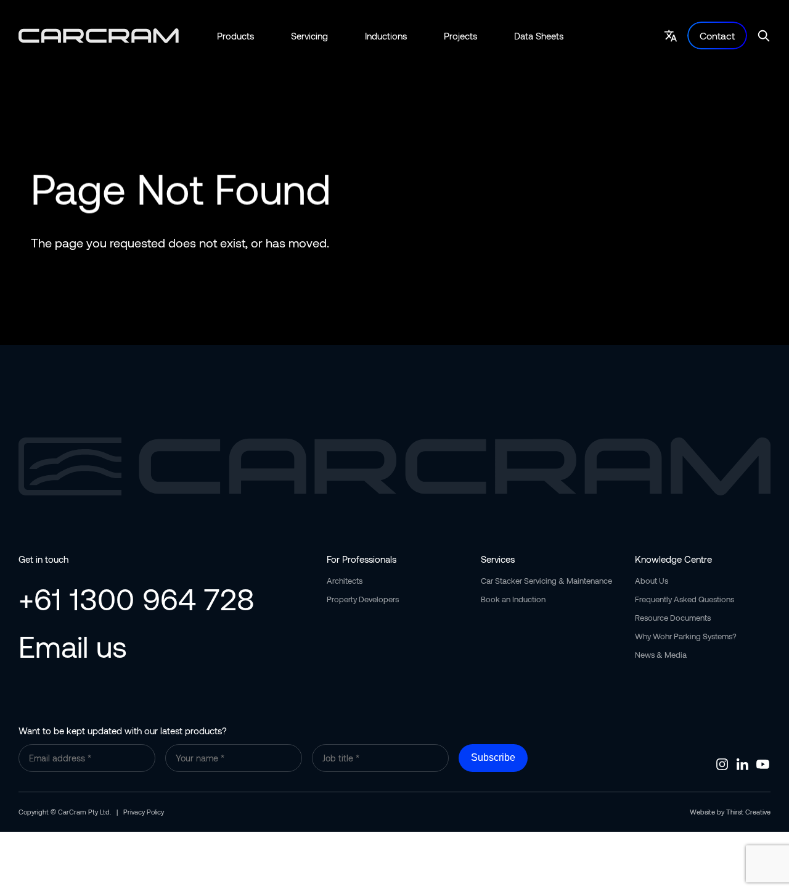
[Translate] (670, 36)
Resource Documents (673, 618)
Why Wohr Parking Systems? (686, 636)
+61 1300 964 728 (136, 598)
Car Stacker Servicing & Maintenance (546, 581)
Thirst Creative (748, 812)
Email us (72, 646)
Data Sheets (538, 35)
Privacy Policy (143, 812)
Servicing (309, 35)
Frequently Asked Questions (684, 599)
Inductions (386, 35)
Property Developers (363, 599)
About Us (651, 581)
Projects (460, 35)
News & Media (661, 655)
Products (235, 35)
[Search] (764, 36)
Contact (717, 35)
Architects (344, 581)
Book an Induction (513, 599)
